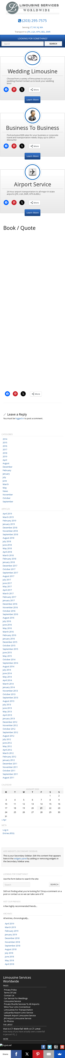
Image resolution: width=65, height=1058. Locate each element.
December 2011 (10, 763)
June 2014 (7, 673)
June (5, 480)
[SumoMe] (59, 1054)
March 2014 (8, 683)
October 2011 (9, 770)
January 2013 (9, 718)
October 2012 (9, 728)
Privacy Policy (10, 989)
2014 (5, 439)
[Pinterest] (37, 1054)
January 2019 (9, 524)
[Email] (48, 1054)
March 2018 (8, 555)
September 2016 (10, 614)
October (6, 498)
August (6, 463)
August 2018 (8, 537)
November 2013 (10, 690)
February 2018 (9, 558)
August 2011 (8, 777)
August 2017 (8, 576)
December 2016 (10, 603)
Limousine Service (12, 1001)
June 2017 (7, 583)
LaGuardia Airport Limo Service (18, 1012)
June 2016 (7, 624)
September (8, 501)
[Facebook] (16, 1054)
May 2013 (7, 711)
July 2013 (7, 704)
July (4, 477)
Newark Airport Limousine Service (20, 1015)
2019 (5, 456)
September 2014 (10, 663)
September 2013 (10, 697)
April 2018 (7, 551)
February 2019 (9, 520)
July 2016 (7, 621)
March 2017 (8, 593)
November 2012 (10, 725)
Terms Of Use (10, 992)
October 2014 (9, 659)
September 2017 (10, 572)
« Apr (4, 819)
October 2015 (9, 645)
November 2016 (10, 607)
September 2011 (10, 774)
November (8, 494)
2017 (5, 449)
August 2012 (8, 735)
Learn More (33, 99)
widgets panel (20, 858)
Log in (5, 829)
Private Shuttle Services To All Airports (21, 1004)
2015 (5, 442)
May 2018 (7, 548)
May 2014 (7, 676)
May (5, 487)
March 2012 (8, 753)
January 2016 (9, 638)
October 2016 (9, 610)
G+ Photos (9, 1021)
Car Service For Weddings (16, 998)
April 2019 (7, 513)
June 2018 (7, 544)
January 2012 (9, 760)
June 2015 (7, 652)
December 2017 (10, 565)
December (7, 466)
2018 (5, 453)
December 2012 (10, 722)
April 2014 (7, 680)
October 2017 (9, 569)
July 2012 (7, 739)
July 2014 (7, 669)
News (5, 491)
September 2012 (10, 732)
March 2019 (8, 517)
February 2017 (9, 597)
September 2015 (10, 649)
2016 (5, 446)
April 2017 (7, 590)
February (7, 470)
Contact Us (9, 995)
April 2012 (7, 749)
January (6, 473)
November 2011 (10, 767)
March (6, 484)
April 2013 (7, 715)
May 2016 (7, 628)
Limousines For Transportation (18, 1009)
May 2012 (7, 746)
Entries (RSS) (8, 833)
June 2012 (7, 742)
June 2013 (7, 708)
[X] (27, 1054)
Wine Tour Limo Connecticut (17, 1006)
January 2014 (9, 687)
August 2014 (8, 666)
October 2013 (9, 694)
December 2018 (10, 527)
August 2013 (8, 701)
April (5, 460)
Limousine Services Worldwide (17, 979)
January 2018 (9, 562)
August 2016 (8, 617)
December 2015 (10, 642)
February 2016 (9, 635)
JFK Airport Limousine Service (17, 1018)
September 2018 (10, 534)
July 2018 (7, 541)
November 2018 (10, 530)
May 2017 (7, 586)
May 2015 (7, 656)
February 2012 (9, 756)
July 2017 (7, 579)
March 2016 (8, 631)
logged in (19, 418)
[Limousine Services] (32, 11)
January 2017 (9, 600)
